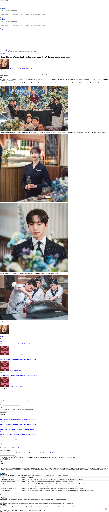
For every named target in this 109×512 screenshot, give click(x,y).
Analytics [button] (2, 500)
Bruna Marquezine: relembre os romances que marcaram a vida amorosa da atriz (17, 434)
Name (1, 402)
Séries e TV (2, 53)
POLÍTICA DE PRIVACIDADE (38, 14)
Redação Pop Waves (13, 354)
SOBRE (21, 14)
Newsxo (15, 447)
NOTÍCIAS (7, 14)
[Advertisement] (54, 39)
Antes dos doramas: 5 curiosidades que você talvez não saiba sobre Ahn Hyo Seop (17, 343)
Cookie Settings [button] (3, 459)
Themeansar (20, 447)
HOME (2, 14)
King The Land (29, 68)
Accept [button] (8, 459)
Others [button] (1, 507)
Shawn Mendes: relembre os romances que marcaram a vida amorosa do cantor (17, 429)
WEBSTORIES (15, 14)
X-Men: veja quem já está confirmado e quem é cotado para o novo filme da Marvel (18, 359)
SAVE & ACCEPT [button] (4, 511)
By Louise (11, 68)
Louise (2, 336)
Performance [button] (2, 497)
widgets (50, 452)
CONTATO (27, 14)
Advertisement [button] (3, 504)
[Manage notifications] (106, 509)
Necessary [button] (2, 471)
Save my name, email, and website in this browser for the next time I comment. (17, 409)
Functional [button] (2, 493)
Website (1, 407)
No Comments (23, 68)
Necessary (4, 473)
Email (1, 404)
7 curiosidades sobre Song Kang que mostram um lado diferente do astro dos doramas (18, 375)
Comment (2, 400)
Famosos (2, 426)
